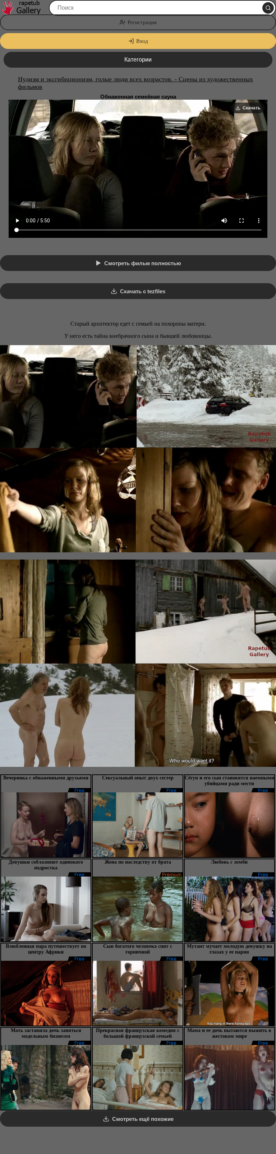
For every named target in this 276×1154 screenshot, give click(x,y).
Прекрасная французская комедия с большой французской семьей (137, 1033)
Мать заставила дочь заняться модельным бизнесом (46, 1033)
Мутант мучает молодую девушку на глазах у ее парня (229, 949)
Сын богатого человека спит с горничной (137, 949)
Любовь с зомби (229, 862)
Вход (142, 41)
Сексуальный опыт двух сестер (138, 777)
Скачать (251, 107)
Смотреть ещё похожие (143, 1119)
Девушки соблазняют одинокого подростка (46, 864)
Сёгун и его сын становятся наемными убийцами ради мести (229, 780)
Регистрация (142, 22)
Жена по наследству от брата (138, 862)
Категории (138, 59)
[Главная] (23, 8)
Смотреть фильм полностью (142, 263)
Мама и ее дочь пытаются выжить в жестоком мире (229, 1033)
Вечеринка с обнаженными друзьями (45, 777)
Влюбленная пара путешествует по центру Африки (46, 949)
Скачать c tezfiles (142, 291)
